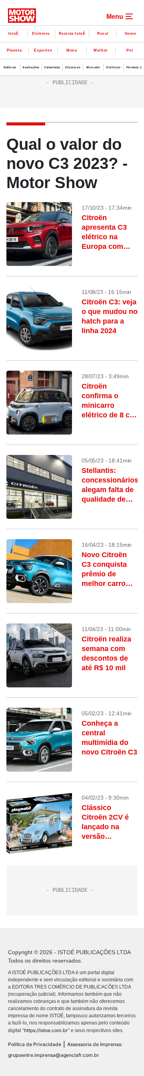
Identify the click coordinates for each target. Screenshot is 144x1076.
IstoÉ (13, 34)
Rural (102, 34)
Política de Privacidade (34, 1044)
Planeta (14, 50)
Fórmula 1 (134, 67)
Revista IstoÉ (72, 34)
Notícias (10, 67)
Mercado (93, 67)
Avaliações (31, 67)
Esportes (43, 50)
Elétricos (113, 67)
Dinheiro (41, 34)
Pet (129, 50)
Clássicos (72, 67)
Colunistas (52, 67)
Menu (71, 50)
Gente (130, 34)
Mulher (101, 50)
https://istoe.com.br (46, 1030)
